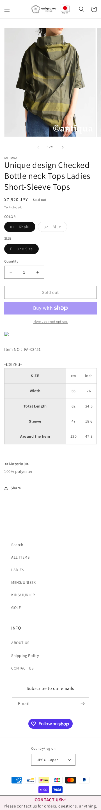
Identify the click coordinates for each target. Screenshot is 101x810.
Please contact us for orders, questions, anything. (50, 803)
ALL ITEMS (20, 557)
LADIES (17, 569)
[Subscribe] (82, 703)
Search (17, 544)
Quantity (11, 261)
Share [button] (16, 487)
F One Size (24, 250)
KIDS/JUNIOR (23, 594)
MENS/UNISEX (23, 582)
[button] (7, 9)
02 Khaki (22, 228)
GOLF (16, 607)
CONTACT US (22, 668)
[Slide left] (38, 147)
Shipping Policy (25, 655)
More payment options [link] (50, 321)
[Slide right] (63, 147)
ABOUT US (20, 642)
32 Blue (55, 228)
